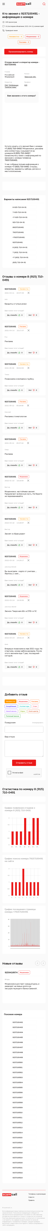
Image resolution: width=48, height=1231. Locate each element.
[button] (37, 963)
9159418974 (11, 972)
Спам (35, 706)
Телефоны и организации (37, 1194)
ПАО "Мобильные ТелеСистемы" (11, 86)
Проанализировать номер (21, 51)
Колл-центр (33, 711)
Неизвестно (10, 701)
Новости (31, 1197)
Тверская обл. (30, 77)
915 (25, 85)
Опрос (22, 711)
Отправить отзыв (24, 763)
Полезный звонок (12, 716)
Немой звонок (11, 711)
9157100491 (10, 289)
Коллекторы (24, 706)
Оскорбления (11, 706)
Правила (31, 1200)
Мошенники (23, 701)
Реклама (34, 701)
